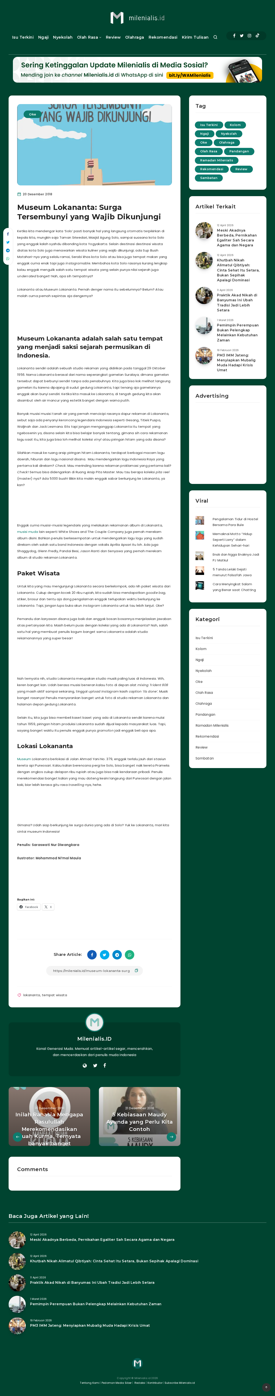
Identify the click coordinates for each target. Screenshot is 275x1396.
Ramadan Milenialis (216, 160)
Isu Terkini (23, 37)
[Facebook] (234, 35)
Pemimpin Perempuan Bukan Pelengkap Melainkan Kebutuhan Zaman (238, 332)
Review (113, 37)
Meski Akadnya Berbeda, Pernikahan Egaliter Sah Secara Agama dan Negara (237, 237)
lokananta (31, 995)
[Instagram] (249, 35)
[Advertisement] (99, 315)
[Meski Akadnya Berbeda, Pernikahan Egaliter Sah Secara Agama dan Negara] (204, 230)
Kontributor (155, 1383)
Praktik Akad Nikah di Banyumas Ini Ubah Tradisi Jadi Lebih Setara (237, 302)
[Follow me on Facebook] (104, 1065)
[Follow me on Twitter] (95, 1065)
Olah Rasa (87, 37)
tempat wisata (54, 995)
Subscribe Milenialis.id (179, 1383)
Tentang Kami (89, 1383)
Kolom (235, 125)
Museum (24, 759)
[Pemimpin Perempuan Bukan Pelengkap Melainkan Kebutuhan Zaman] (204, 325)
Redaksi (139, 1383)
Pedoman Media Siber (117, 1383)
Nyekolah (63, 37)
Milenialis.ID (94, 1039)
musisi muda (27, 531)
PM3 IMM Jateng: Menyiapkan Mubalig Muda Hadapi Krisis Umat (236, 362)
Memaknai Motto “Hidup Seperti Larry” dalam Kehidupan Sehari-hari (232, 540)
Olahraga (134, 37)
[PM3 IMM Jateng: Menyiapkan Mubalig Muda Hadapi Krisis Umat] (204, 355)
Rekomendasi (162, 37)
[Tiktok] (257, 35)
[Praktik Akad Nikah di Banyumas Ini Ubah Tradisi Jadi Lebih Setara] (204, 295)
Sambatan (208, 178)
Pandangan (239, 151)
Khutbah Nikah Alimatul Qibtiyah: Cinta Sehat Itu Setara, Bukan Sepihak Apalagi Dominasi (238, 270)
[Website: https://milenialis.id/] (85, 1065)
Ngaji (43, 37)
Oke (32, 114)
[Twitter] (242, 35)
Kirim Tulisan (195, 37)
